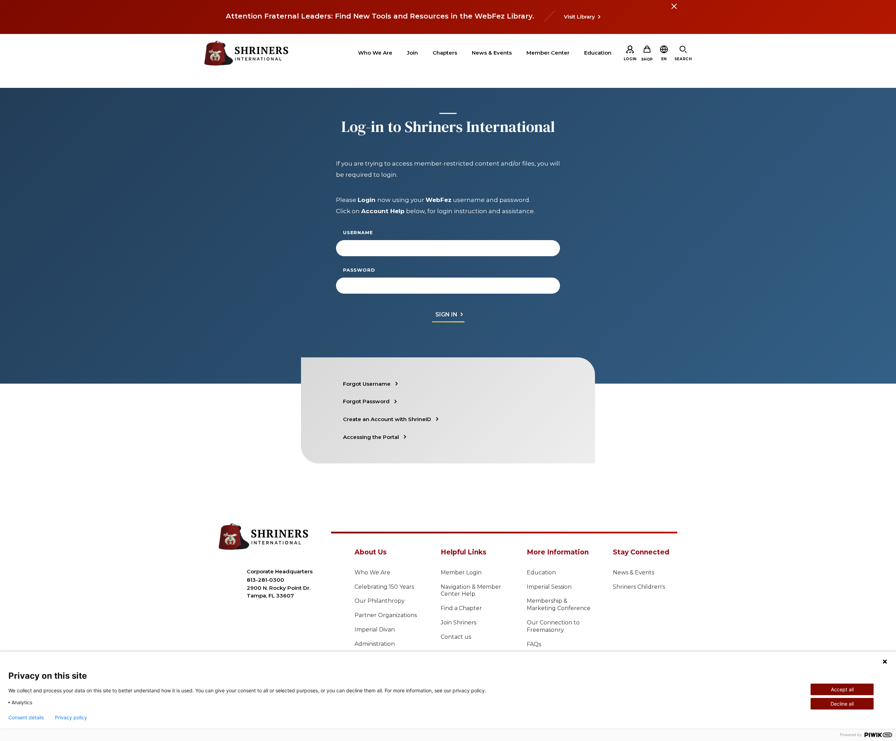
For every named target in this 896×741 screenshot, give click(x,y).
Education (541, 572)
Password (359, 270)
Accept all (842, 689)
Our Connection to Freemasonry (553, 626)
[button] (664, 59)
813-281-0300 (265, 579)
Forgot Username (367, 383)
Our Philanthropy (380, 600)
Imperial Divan (375, 629)
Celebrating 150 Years (384, 586)
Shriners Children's (639, 586)
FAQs (534, 644)
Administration (375, 644)
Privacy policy (71, 717)
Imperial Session (549, 586)
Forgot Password (366, 401)
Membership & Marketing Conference (558, 604)
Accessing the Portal (371, 437)
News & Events (633, 572)
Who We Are (372, 572)
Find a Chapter (461, 608)
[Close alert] (674, 11)
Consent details (26, 717)
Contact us (456, 637)
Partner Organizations (386, 615)
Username (358, 232)
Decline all (842, 704)
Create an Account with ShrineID (387, 419)
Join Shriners (458, 622)
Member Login (461, 572)
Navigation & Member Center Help (471, 590)
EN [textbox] (664, 59)
